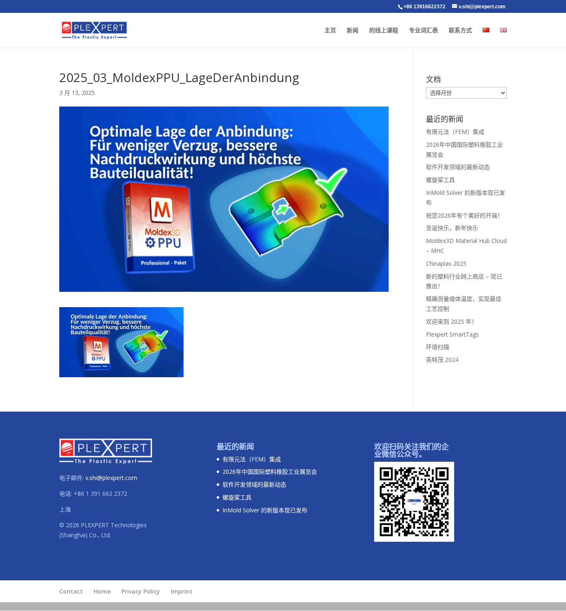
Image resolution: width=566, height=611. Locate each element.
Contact (71, 591)
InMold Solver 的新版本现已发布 (265, 510)
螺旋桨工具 (440, 180)
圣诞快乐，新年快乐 (452, 228)
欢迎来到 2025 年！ (451, 321)
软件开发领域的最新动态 (458, 167)
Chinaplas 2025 (446, 263)
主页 (330, 30)
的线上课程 (383, 30)
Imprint (182, 591)
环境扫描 (437, 347)
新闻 (352, 30)
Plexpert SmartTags (452, 334)
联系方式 (460, 30)
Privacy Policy (140, 591)
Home (102, 591)
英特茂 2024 (442, 360)
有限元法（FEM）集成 (455, 132)
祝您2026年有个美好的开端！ (464, 215)
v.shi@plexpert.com (111, 478)
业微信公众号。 (400, 454)
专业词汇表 (423, 30)
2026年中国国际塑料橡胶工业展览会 (270, 471)
